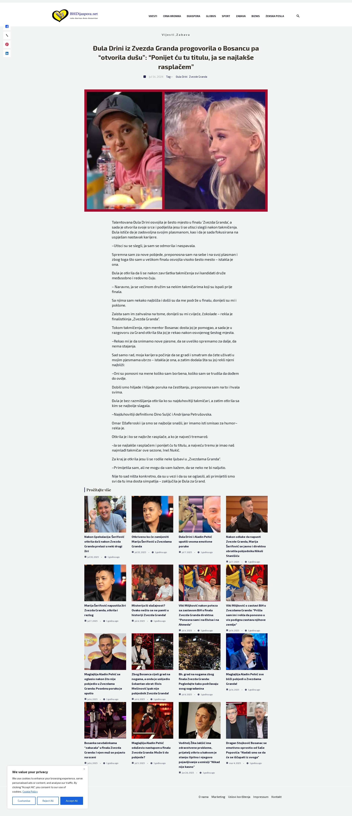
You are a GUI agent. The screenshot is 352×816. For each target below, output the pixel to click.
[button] (298, 16)
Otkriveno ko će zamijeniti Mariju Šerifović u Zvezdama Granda (152, 541)
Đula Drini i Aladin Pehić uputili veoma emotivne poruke (195, 541)
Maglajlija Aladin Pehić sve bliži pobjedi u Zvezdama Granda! (245, 678)
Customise (24, 800)
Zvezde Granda (198, 76)
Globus (211, 16)
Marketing (218, 796)
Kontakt (276, 796)
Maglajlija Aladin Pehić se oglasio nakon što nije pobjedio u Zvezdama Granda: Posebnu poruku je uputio (103, 683)
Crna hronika (172, 16)
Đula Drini (181, 76)
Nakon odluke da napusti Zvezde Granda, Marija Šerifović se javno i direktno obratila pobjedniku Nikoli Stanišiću (246, 546)
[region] (47, 787)
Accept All (72, 800)
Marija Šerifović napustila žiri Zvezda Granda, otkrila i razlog (105, 610)
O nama (203, 796)
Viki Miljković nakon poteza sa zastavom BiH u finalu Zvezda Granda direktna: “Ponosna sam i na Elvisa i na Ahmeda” (199, 615)
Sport (226, 16)
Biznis (256, 16)
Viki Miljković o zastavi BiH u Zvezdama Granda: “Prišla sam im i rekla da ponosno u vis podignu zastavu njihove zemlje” (246, 615)
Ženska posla (275, 16)
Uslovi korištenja (239, 796)
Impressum (260, 796)
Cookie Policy (30, 791)
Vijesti (153, 16)
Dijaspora (193, 16)
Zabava (241, 16)
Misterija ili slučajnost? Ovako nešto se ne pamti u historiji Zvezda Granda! (150, 610)
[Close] (84, 769)
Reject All (48, 800)
